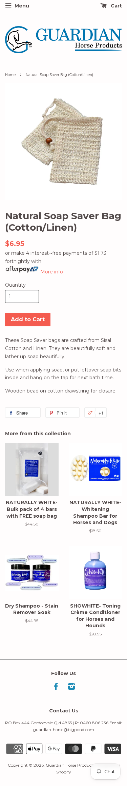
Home (10, 75)
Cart (115, 6)
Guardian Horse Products (70, 765)
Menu (21, 6)
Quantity (15, 285)
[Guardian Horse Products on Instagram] (71, 687)
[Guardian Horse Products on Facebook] (56, 687)
